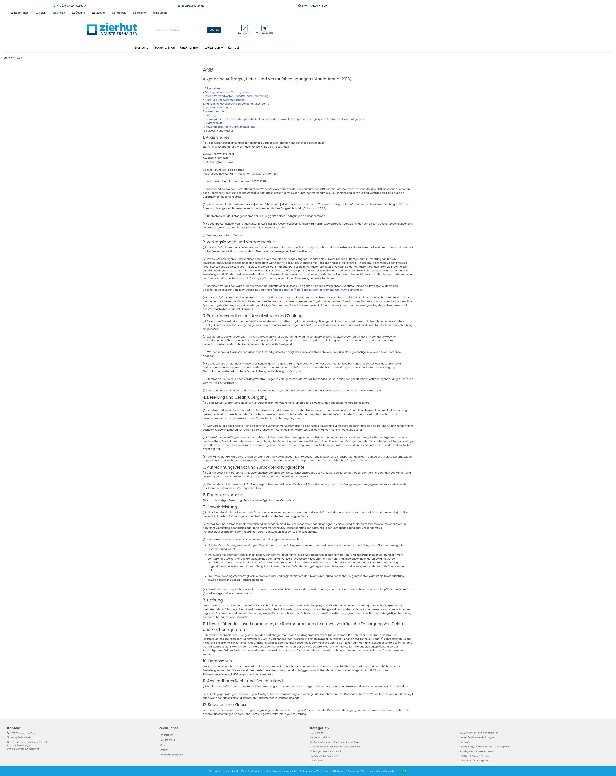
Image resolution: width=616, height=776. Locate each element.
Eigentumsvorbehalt (218, 107)
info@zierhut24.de (193, 6)
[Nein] (612, 771)
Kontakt (233, 48)
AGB (163, 744)
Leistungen (212, 48)
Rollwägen (316, 760)
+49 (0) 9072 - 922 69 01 (71, 6)
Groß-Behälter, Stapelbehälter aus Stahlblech (335, 746)
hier (397, 771)
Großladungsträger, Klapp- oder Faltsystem (334, 742)
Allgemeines (212, 88)
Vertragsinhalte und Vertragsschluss (228, 92)
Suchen (214, 30)
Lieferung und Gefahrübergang (225, 100)
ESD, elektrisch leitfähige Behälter (478, 732)
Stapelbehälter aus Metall (324, 756)
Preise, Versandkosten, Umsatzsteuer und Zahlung (236, 96)
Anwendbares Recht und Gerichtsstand (230, 127)
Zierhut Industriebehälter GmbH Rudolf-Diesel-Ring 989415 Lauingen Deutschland (27, 745)
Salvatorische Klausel (219, 131)
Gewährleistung (215, 111)
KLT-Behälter (317, 732)
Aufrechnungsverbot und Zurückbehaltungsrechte (237, 104)
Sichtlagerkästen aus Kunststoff (477, 751)
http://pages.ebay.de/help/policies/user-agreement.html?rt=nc (307, 290)
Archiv (164, 749)
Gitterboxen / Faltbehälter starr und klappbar (484, 746)
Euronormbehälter (320, 737)
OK (404, 771)
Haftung (210, 115)
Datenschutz (214, 123)
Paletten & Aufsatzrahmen (474, 756)
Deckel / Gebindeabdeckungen (476, 737)
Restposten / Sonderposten (474, 760)
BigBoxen (465, 742)
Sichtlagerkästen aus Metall (325, 751)
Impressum (166, 734)
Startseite (141, 48)
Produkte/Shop (164, 48)
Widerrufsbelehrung (171, 754)
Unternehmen (190, 48)
